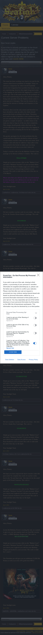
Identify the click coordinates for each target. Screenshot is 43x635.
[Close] (39, 276)
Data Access (21, 359)
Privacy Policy (33, 359)
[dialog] (21, 318)
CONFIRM (13, 352)
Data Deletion (9, 359)
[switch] (35, 318)
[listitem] (21, 313)
